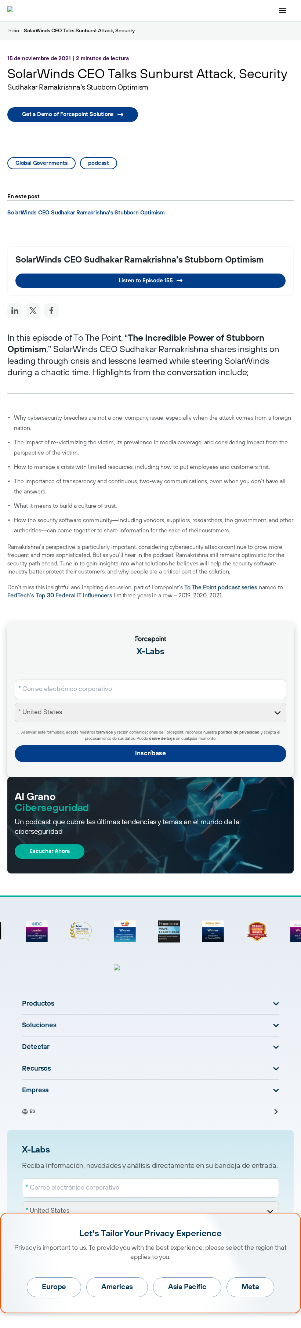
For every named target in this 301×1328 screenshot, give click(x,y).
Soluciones (39, 1025)
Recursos (36, 1069)
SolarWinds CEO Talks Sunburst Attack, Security (79, 31)
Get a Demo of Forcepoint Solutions (68, 114)
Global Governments (41, 163)
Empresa (35, 1090)
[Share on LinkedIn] (14, 310)
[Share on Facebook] (51, 310)
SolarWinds (247, 361)
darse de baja (162, 738)
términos (104, 732)
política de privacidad (239, 732)
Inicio (13, 31)
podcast (98, 163)
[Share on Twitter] (33, 310)
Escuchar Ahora (49, 851)
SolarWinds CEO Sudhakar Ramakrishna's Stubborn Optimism (86, 212)
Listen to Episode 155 (146, 280)
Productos (38, 1004)
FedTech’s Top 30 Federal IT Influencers (59, 595)
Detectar (36, 1047)
